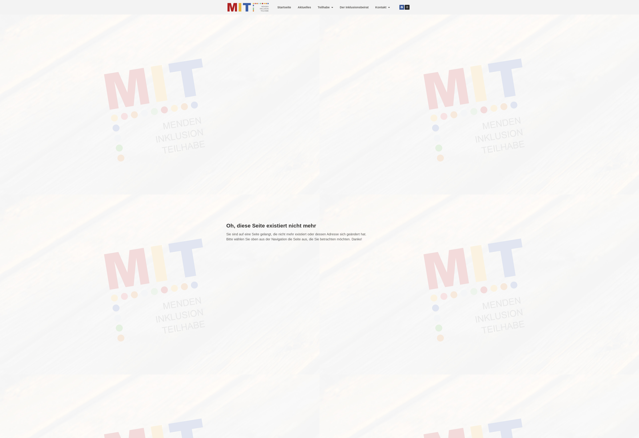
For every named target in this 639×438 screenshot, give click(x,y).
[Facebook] (401, 7)
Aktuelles (304, 7)
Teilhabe (324, 7)
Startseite (284, 7)
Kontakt (380, 7)
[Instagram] (407, 7)
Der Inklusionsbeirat (354, 7)
